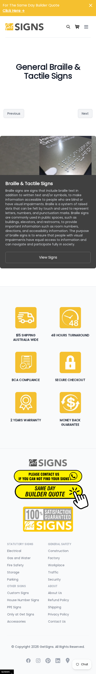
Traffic (53, 572)
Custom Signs (18, 593)
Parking (12, 579)
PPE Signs (14, 607)
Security (54, 579)
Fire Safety (15, 565)
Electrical (14, 551)
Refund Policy (58, 600)
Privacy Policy (58, 614)
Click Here (14, 10)
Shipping (54, 607)
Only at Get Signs (20, 614)
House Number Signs (23, 600)
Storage (13, 572)
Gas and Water (19, 558)
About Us (55, 593)
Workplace (56, 565)
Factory (54, 558)
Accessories (16, 621)
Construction (58, 551)
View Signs (48, 257)
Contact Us (57, 621)
